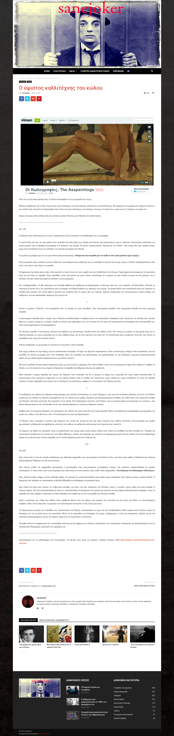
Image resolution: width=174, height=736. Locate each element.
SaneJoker (26, 93)
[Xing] (43, 608)
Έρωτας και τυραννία (110, 645)
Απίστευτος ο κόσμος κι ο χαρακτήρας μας (37, 586)
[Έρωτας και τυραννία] (114, 634)
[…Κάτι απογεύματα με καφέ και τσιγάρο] (142, 634)
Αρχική (47, 71)
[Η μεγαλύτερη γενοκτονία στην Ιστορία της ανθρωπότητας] (72, 715)
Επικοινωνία (118, 71)
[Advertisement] (87, 110)
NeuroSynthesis (44, 734)
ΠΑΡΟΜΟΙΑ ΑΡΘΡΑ (28, 620)
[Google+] (39, 608)
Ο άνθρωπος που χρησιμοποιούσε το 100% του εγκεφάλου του (93, 701)
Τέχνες (29, 82)
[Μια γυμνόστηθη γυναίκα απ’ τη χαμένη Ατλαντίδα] (59, 634)
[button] (152, 71)
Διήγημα (29, 78)
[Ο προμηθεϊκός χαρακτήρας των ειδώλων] (31, 634)
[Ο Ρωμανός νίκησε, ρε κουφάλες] (72, 690)
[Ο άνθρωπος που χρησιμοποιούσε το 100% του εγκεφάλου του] (72, 701)
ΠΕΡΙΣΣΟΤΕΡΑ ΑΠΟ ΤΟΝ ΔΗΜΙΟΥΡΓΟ (54, 620)
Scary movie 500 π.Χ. (82, 645)
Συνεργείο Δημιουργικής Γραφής (95, 71)
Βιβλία (72, 71)
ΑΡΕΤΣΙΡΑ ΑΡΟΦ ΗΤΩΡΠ (144, 586)
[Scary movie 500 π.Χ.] (87, 634)
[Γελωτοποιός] (87, 34)
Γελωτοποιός (59, 71)
